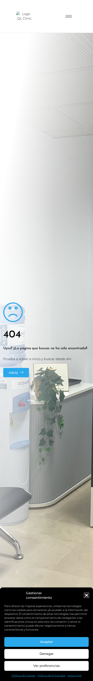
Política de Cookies (23, 675)
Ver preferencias (46, 666)
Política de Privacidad (51, 675)
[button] (86, 595)
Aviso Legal (74, 675)
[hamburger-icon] (69, 16)
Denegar (47, 654)
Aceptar (46, 642)
